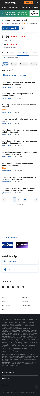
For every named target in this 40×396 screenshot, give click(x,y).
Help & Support (26, 305)
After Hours (7, 47)
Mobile (4, 301)
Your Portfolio (6, 305)
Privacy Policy (6, 378)
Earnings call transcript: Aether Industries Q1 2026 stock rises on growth (19, 178)
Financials (35, 53)
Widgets (4, 309)
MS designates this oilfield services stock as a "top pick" (19, 106)
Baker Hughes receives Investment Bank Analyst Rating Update (17, 164)
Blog (3, 297)
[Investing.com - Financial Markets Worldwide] (11, 3)
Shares (4, 7)
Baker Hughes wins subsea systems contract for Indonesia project (19, 131)
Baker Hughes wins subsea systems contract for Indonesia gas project (19, 142)
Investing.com (7, 87)
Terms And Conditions (8, 372)
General (5, 53)
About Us (24, 297)
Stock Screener (14, 7)
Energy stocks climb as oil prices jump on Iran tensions (19, 120)
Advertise (25, 301)
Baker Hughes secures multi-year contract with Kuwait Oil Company (18, 84)
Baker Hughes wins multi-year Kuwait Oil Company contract (17, 95)
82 (25, 199)
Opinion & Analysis (12, 57)
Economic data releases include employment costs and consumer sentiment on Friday (19, 189)
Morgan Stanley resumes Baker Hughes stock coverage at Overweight (19, 153)
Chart (12, 53)
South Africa (25, 7)
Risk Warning (5, 385)
